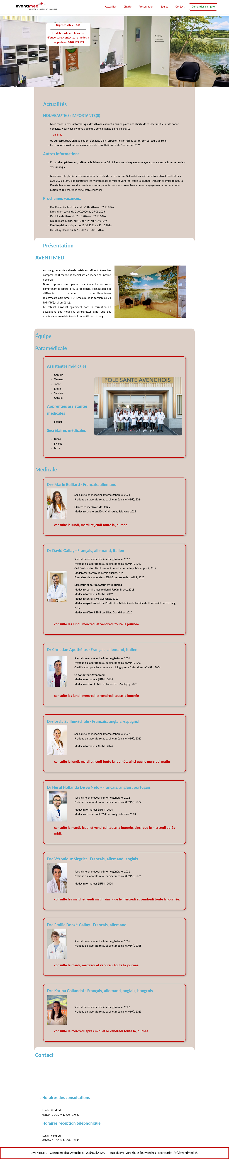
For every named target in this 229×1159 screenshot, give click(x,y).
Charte (127, 6)
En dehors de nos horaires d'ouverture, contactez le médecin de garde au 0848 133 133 (68, 38)
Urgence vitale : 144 (68, 25)
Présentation (146, 6)
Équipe (164, 6)
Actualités (110, 6)
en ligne (57, 134)
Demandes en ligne (203, 8)
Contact (180, 8)
